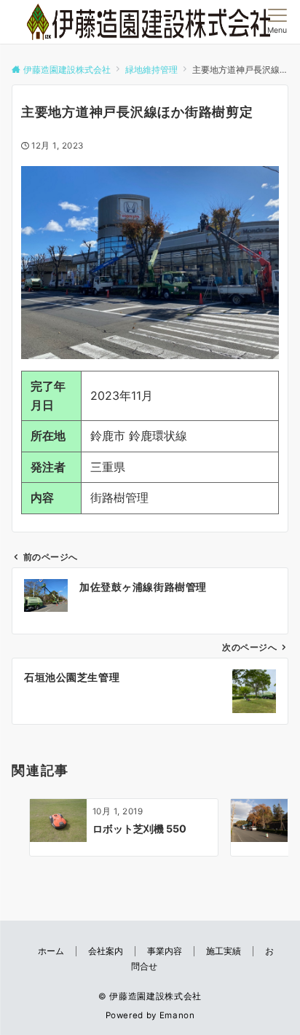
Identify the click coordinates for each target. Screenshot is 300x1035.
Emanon (177, 1015)
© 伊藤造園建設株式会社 (150, 996)
